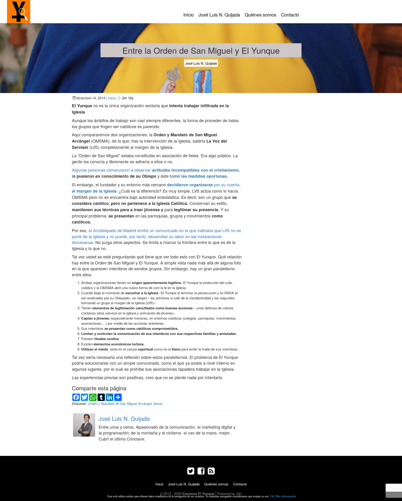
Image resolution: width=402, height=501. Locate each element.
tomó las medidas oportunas (198, 176)
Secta (157, 403)
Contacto (290, 14)
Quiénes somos (260, 14)
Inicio (188, 14)
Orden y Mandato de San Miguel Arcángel (119, 403)
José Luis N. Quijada (219, 14)
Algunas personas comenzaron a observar (155, 170)
